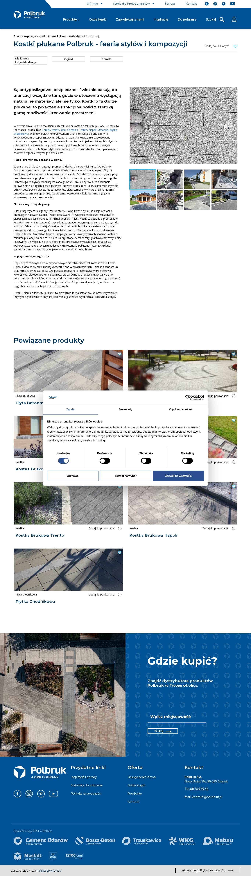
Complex (72, 130)
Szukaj (158, 731)
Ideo (63, 130)
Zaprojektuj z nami (130, 19)
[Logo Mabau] (218, 841)
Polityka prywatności (86, 793)
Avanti (55, 130)
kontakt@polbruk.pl (207, 797)
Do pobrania (187, 19)
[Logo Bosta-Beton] (95, 841)
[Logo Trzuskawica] (141, 841)
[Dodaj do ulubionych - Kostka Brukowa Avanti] (233, 354)
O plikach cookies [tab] (180, 409)
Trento (83, 130)
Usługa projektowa (142, 777)
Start (17, 36)
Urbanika (103, 130)
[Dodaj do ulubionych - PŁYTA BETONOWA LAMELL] (119, 354)
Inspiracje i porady (84, 777)
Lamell (46, 130)
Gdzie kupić (97, 19)
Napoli (92, 130)
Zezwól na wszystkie (178, 476)
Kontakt (134, 802)
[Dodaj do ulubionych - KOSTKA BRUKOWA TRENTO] (119, 486)
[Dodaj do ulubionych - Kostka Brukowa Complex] (233, 420)
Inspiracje (161, 19)
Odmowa (72, 476)
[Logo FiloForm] (74, 856)
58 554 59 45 (199, 789)
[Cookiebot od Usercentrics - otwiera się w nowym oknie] (188, 397)
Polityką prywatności (49, 870)
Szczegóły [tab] (125, 409)
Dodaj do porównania (215, 396)
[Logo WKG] (181, 841)
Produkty (70, 19)
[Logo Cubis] (53, 856)
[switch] (105, 461)
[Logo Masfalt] (28, 856)
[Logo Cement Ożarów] (41, 841)
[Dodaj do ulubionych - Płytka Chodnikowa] (119, 553)
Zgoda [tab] (70, 409)
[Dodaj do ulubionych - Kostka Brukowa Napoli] (233, 486)
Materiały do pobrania (86, 785)
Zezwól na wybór (126, 476)
